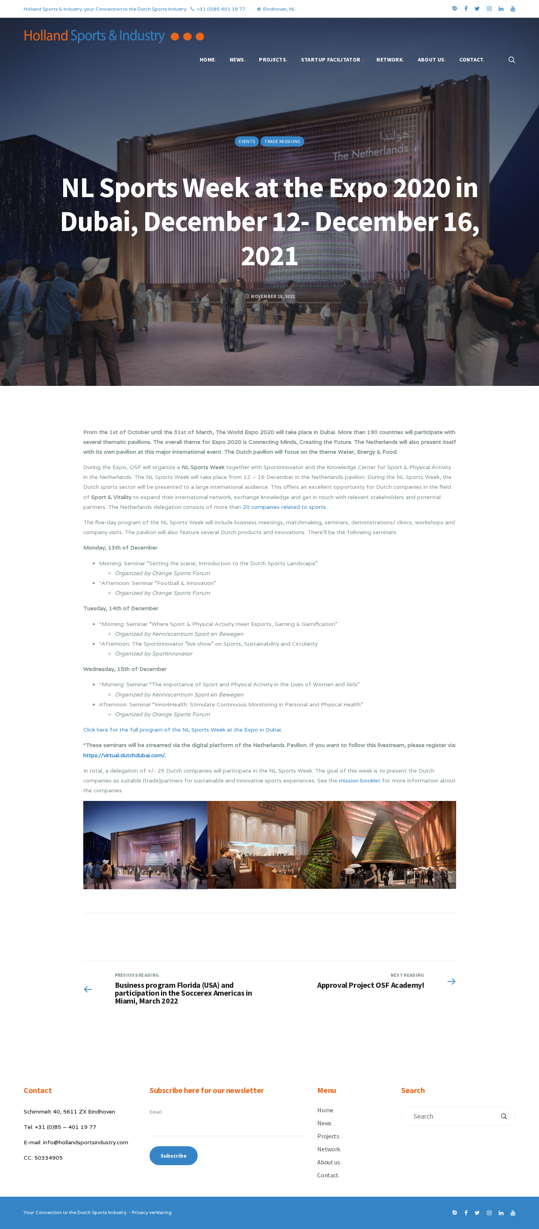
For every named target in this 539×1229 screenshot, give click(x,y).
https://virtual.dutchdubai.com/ (124, 755)
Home (208, 59)
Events (247, 141)
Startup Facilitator (332, 59)
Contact (472, 59)
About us (432, 59)
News (238, 59)
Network (390, 59)
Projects (273, 59)
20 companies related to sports (284, 506)
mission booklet (359, 780)
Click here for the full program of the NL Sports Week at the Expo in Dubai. (182, 729)
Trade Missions (282, 141)
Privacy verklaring (152, 1212)
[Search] (504, 1116)
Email (156, 1112)
